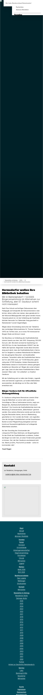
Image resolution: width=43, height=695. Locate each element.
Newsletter (21, 676)
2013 (21, 625)
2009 (21, 635)
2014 (21, 622)
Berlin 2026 (21, 569)
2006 (21, 643)
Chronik (21, 558)
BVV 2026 (21, 572)
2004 (21, 649)
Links (21, 670)
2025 (21, 603)
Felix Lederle (21, 578)
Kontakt (21, 587)
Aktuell (21, 531)
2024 (21, 606)
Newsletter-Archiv (21, 596)
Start (21, 528)
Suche (21, 687)
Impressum (22, 689)
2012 (21, 627)
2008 (21, 638)
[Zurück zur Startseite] (2, 280)
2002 (21, 654)
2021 (21, 614)
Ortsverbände (21, 547)
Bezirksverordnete (21, 576)
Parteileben (22, 555)
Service (21, 668)
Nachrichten (20, 7)
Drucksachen (21, 583)
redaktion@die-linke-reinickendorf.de (18, 474)
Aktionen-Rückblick (22, 9)
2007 (21, 641)
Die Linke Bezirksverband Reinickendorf (18, 3)
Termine (18, 15)
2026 (21, 601)
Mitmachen (21, 561)
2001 (21, 656)
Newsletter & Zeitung (11, 280)
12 (25, 280)
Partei (21, 542)
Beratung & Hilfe (21, 673)
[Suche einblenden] (34, 3)
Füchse (21, 662)
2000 (21, 659)
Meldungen (21, 581)
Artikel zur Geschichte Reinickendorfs (21, 664)
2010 (21, 633)
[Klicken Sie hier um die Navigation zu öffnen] (40, 3)
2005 (20, 280)
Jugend (21, 563)
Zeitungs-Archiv (21, 598)
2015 (21, 619)
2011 (21, 630)
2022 (21, 611)
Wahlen (21, 567)
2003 (21, 651)
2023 (21, 609)
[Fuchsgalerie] (21, 501)
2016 (21, 617)
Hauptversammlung (21, 553)
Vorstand (21, 545)
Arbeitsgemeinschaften (21, 550)
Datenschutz (21, 692)
